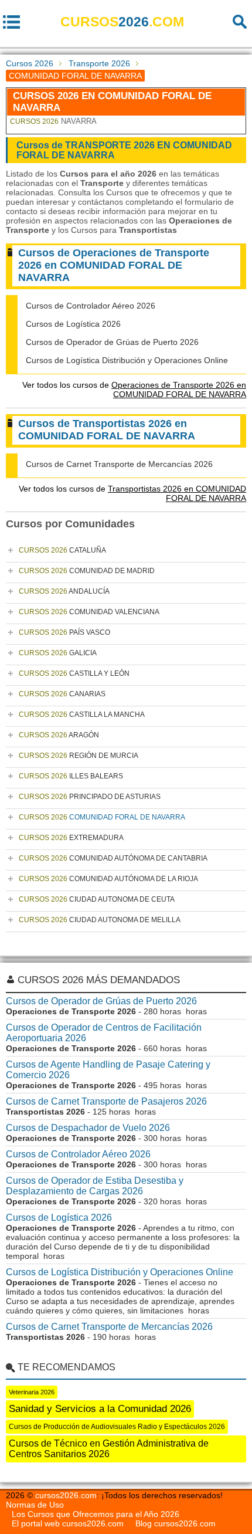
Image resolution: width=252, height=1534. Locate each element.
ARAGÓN (59, 735)
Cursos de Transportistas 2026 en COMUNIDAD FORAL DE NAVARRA (106, 430)
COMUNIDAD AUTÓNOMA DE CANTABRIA (113, 858)
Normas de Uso (35, 1504)
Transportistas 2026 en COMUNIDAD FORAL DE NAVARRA (177, 493)
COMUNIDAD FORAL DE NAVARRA (102, 817)
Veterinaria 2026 (32, 1392)
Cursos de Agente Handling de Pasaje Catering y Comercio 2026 (108, 1069)
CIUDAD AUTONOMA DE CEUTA (97, 899)
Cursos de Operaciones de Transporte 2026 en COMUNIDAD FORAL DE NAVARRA (113, 265)
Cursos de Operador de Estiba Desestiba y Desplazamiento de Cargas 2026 (94, 1186)
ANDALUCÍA (64, 591)
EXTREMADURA (71, 838)
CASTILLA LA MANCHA (82, 714)
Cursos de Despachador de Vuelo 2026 (88, 1128)
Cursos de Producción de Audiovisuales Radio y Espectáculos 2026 (117, 1427)
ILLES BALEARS (71, 776)
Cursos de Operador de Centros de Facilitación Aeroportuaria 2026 (104, 1032)
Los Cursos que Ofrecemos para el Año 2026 (95, 1514)
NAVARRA (53, 121)
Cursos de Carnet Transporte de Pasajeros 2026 (106, 1101)
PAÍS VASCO (64, 632)
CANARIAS (62, 694)
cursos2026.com (66, 1495)
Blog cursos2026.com (175, 1523)
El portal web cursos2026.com (68, 1523)
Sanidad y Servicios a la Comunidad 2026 (100, 1408)
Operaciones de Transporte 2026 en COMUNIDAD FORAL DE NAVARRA (178, 389)
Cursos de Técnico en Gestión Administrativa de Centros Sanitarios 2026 (109, 1448)
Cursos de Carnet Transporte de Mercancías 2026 (119, 464)
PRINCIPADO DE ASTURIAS (90, 797)
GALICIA (58, 653)
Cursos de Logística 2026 (73, 324)
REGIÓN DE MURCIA (78, 755)
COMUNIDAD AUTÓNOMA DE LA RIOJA (108, 879)
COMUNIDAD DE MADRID (87, 571)
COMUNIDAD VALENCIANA (89, 612)
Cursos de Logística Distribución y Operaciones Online (127, 360)
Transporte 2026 (99, 63)
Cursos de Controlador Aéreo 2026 (90, 305)
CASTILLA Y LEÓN (74, 673)
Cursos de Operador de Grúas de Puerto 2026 (112, 342)
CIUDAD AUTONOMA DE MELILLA (100, 920)
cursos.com (122, 21)
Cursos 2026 (29, 63)
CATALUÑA (62, 550)
